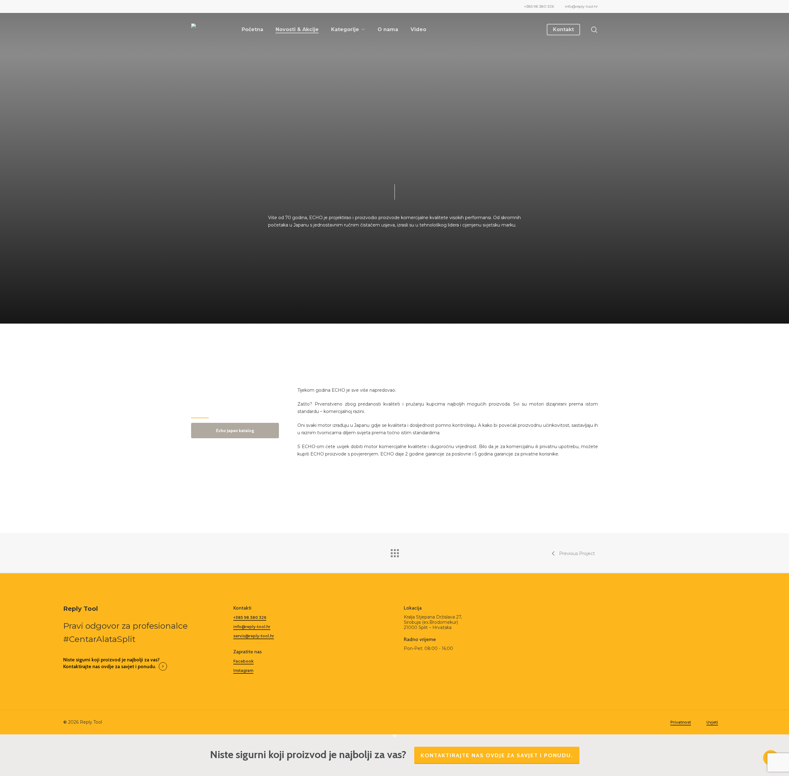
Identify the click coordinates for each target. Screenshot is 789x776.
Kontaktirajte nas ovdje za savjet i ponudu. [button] (109, 666)
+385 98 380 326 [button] (249, 617)
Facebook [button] (243, 661)
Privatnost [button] (680, 722)
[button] (235, 430)
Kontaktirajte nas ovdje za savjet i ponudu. (497, 755)
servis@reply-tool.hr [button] (253, 636)
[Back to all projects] (394, 551)
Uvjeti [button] (712, 722)
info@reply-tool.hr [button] (251, 626)
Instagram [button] (243, 670)
